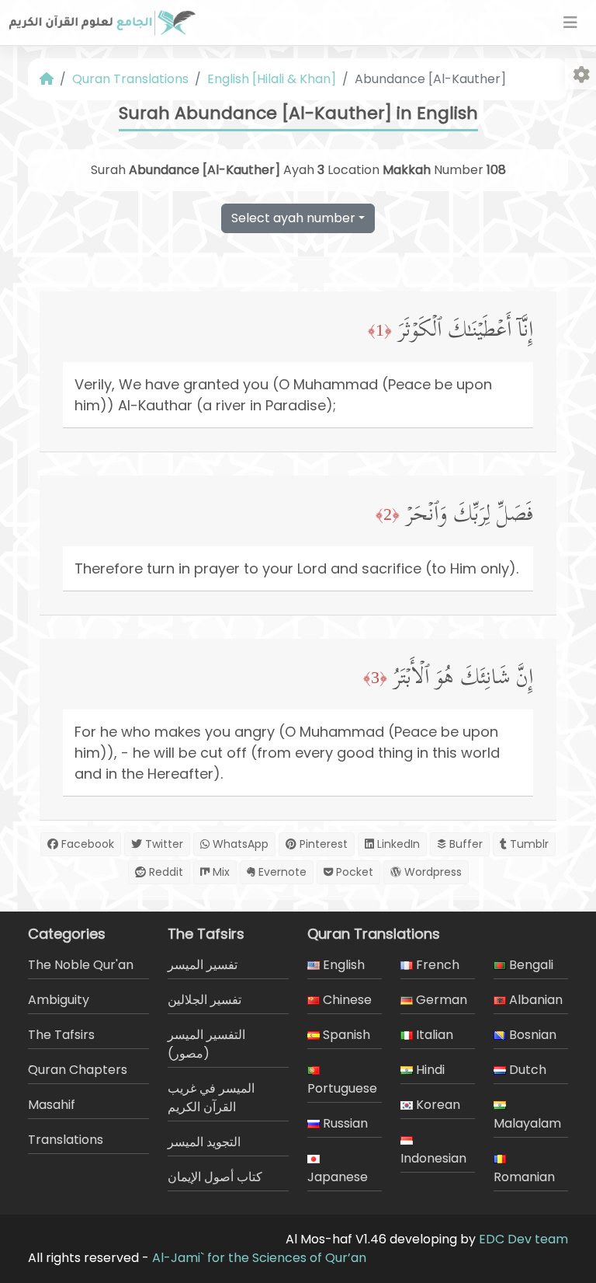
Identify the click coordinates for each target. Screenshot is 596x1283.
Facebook (86, 844)
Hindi (429, 1070)
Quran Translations (130, 79)
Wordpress (431, 872)
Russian (344, 1123)
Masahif (51, 1105)
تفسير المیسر (202, 965)
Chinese (346, 1000)
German (440, 1000)
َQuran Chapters (77, 1070)
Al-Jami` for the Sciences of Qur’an (259, 1258)
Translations (65, 1140)
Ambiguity (58, 1000)
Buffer (464, 844)
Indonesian (433, 1158)
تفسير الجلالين (204, 1000)
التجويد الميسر (204, 1142)
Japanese (337, 1177)
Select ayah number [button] (293, 218)
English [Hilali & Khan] (271, 79)
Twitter (162, 844)
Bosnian (531, 1035)
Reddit (164, 872)
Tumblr (528, 844)
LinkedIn (397, 844)
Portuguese (342, 1088)
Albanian (534, 1000)
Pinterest (322, 844)
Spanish (345, 1035)
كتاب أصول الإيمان (215, 1177)
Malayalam (527, 1123)
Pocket (353, 872)
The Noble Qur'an (80, 965)
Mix (220, 872)
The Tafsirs (61, 1035)
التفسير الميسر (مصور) (206, 1044)
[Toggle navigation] (570, 22)
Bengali (529, 965)
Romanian (524, 1177)
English (342, 965)
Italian (433, 1035)
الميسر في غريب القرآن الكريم (211, 1097)
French (436, 965)
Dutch (526, 1070)
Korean (436, 1105)
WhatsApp (239, 844)
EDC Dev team (523, 1239)
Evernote (281, 872)
